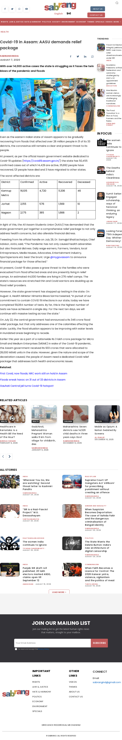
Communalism (113, 106)
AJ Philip (100, 437)
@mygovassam (60, 257)
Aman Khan (28, 584)
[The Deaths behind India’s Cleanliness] (101, 170)
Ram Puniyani (112, 245)
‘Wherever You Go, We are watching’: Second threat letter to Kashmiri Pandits (37, 484)
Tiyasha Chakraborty (113, 156)
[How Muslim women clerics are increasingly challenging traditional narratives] (101, 93)
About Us (98, 9)
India (108, 60)
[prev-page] (3, 456)
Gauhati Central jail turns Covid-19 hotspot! (27, 386)
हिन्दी (69, 13)
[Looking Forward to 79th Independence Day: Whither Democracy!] (101, 233)
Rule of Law (90, 476)
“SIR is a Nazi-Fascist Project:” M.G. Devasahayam (35, 512)
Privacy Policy (43, 649)
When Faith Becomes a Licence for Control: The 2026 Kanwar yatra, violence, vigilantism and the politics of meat (100, 574)
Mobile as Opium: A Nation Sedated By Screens (106, 430)
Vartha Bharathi (31, 519)
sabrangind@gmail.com (107, 682)
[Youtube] (26, 9)
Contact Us (96, 15)
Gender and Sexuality (95, 506)
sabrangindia (40, 448)
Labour (101, 172)
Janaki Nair (112, 221)
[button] (117, 3)
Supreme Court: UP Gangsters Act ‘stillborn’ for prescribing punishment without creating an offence (100, 486)
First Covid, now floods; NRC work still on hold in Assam (33, 373)
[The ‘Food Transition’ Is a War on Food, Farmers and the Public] (101, 113)
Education (111, 86)
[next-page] (10, 456)
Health (5, 31)
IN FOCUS (104, 133)
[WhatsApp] (19, 9)
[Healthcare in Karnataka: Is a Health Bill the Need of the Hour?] (12, 414)
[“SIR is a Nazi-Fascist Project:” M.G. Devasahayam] (10, 511)
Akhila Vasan (8, 441)
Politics (89, 538)
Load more (58, 592)
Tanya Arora (91, 584)
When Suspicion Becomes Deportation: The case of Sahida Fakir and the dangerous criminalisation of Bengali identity (100, 517)
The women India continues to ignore (35, 543)
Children (68, 421)
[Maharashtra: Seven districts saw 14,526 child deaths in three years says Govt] (75, 414)
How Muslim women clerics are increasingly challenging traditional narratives (113, 97)
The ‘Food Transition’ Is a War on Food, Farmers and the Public (113, 115)
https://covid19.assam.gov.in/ (41, 161)
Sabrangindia (9, 56)
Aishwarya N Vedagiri (112, 183)
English (58, 13)
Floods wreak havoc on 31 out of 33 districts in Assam (32, 379)
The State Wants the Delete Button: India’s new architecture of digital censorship (98, 546)
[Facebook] (5, 9)
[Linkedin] (85, 56)
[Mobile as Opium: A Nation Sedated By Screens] (107, 414)
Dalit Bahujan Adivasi (102, 143)
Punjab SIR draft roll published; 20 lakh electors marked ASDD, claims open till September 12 (37, 574)
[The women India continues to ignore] (10, 543)
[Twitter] (12, 9)
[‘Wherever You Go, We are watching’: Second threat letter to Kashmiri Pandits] (10, 481)
